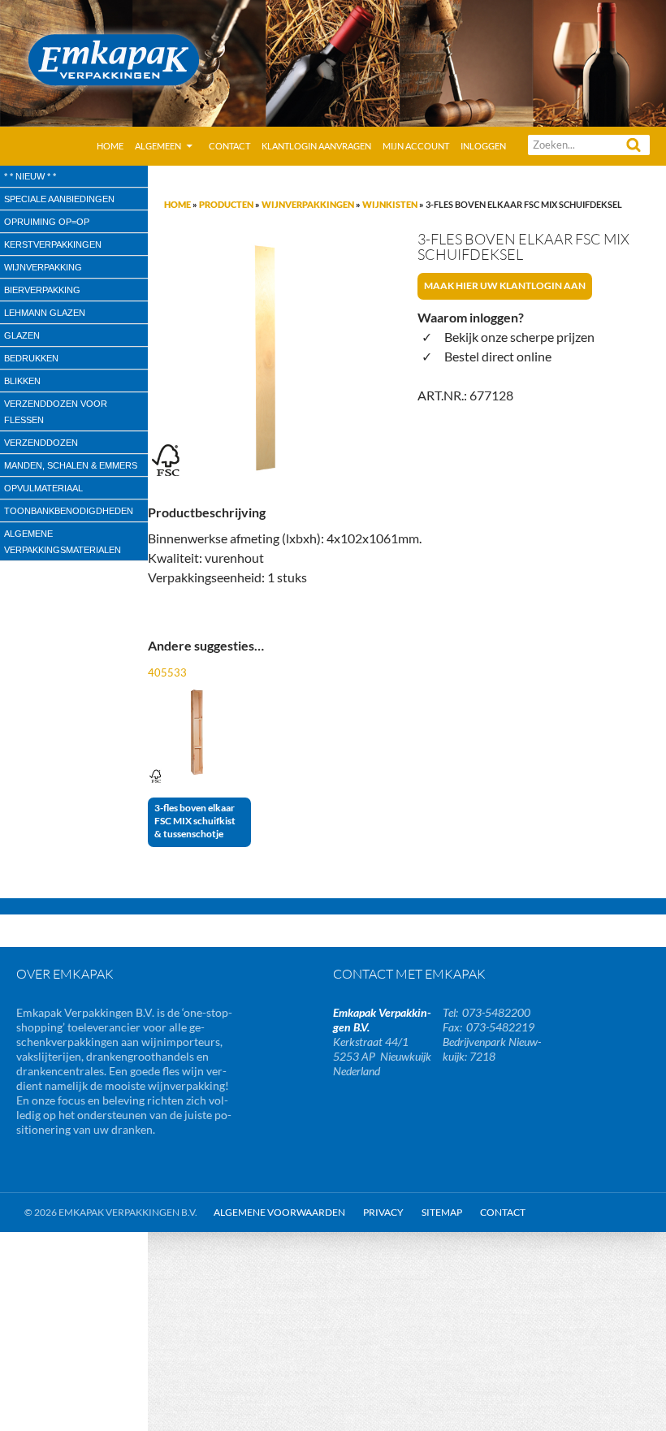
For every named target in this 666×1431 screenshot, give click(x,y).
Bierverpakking (42, 290)
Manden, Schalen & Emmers (70, 465)
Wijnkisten (389, 204)
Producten (226, 204)
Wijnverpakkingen (308, 204)
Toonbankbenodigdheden (68, 511)
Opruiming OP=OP (46, 222)
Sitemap (442, 1212)
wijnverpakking (43, 267)
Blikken (22, 381)
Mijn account (416, 146)
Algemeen (158, 146)
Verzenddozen (41, 442)
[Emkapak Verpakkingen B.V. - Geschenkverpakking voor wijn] (333, 61)
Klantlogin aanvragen (316, 146)
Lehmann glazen (44, 313)
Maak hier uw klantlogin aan (505, 285)
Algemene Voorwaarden (279, 1212)
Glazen (22, 335)
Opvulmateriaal (43, 488)
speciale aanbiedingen (59, 199)
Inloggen (483, 146)
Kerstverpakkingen (53, 244)
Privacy (383, 1212)
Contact (229, 146)
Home (110, 146)
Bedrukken (31, 358)
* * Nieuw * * (30, 176)
